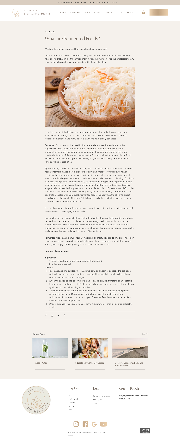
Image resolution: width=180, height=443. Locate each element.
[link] (143, 12)
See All (145, 334)
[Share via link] (64, 315)
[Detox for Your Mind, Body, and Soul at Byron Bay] (130, 348)
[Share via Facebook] (46, 315)
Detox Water (41, 362)
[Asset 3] (76, 424)
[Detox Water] (50, 348)
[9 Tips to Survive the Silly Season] (90, 348)
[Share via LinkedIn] (58, 315)
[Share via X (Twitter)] (52, 315)
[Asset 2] (94, 424)
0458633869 (125, 398)
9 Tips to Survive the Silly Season (89, 362)
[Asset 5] (103, 424)
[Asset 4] (85, 424)
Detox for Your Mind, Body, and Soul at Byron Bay (129, 364)
